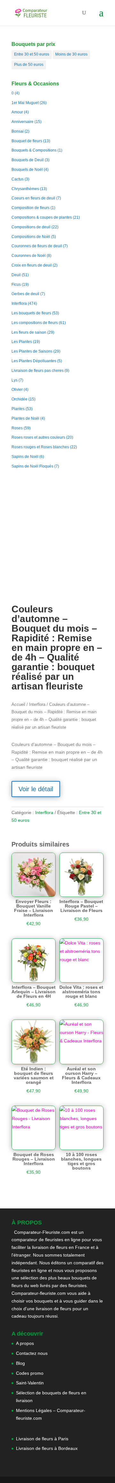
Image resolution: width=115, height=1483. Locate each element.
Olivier (17, 389)
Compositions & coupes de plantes (42, 217)
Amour (17, 112)
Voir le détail (36, 789)
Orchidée (19, 399)
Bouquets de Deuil (28, 160)
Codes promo (29, 1373)
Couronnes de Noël (29, 255)
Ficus (16, 284)
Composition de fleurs (31, 208)
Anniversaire (23, 121)
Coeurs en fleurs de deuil (33, 198)
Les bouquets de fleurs (31, 313)
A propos (25, 1343)
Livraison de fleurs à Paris (43, 1438)
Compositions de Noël (31, 236)
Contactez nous (32, 1353)
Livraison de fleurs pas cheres (38, 370)
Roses (17, 428)
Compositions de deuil (31, 227)
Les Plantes (22, 341)
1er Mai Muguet (25, 103)
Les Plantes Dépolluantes (34, 361)
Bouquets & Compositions (34, 150)
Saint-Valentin (30, 1382)
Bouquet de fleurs (27, 141)
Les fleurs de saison (29, 332)
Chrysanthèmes (25, 189)
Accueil (18, 704)
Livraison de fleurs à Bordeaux (47, 1448)
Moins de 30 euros (71, 54)
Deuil (16, 275)
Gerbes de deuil (25, 294)
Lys (15, 380)
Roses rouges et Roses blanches (40, 447)
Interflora (19, 303)
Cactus (18, 179)
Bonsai (18, 131)
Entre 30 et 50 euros (31, 54)
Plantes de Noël (25, 418)
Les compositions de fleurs (35, 322)
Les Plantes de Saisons (32, 351)
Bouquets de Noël (27, 169)
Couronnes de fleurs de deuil (37, 246)
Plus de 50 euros (28, 64)
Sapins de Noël (25, 456)
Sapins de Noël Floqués (32, 466)
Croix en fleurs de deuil (32, 265)
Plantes (18, 409)
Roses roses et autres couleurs (38, 437)
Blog (20, 1363)
